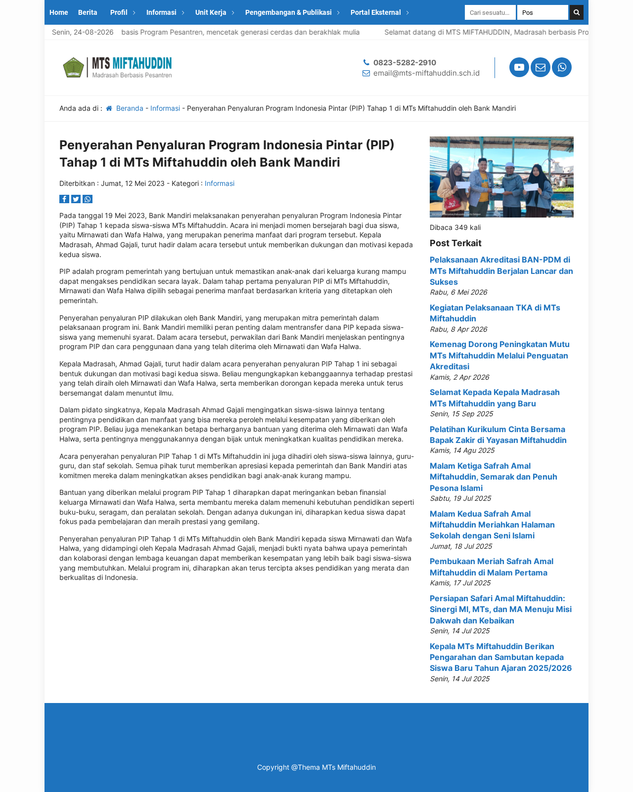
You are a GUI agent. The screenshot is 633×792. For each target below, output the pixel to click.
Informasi (161, 12)
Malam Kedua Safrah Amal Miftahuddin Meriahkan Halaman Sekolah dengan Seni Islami (492, 525)
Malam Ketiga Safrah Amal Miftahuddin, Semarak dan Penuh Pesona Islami (493, 477)
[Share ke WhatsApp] (87, 199)
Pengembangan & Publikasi (288, 12)
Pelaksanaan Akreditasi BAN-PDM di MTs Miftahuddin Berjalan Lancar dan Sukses (501, 271)
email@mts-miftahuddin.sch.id (426, 73)
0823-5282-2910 (404, 62)
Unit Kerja (210, 12)
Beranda (128, 108)
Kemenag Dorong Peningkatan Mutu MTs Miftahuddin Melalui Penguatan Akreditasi (500, 355)
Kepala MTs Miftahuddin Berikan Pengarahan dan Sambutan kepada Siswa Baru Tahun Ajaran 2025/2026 (501, 657)
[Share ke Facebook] (65, 199)
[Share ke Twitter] (77, 199)
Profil (119, 12)
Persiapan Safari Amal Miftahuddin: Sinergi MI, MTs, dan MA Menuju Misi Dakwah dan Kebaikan (501, 609)
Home (58, 12)
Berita (87, 12)
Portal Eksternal (376, 12)
